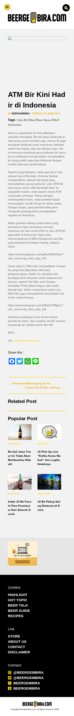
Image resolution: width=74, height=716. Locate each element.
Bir (55, 120)
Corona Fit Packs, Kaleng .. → (45, 387)
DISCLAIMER (19, 652)
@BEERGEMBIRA (28, 672)
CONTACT (16, 647)
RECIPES (15, 616)
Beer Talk (43, 444)
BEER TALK (18, 605)
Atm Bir (23, 120)
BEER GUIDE (19, 611)
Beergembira (21, 113)
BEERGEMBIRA (26, 683)
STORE (14, 636)
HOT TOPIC (17, 600)
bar (32, 120)
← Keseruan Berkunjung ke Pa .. (30, 383)
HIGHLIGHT (17, 595)
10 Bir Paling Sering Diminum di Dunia (48, 505)
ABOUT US (17, 642)
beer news (44, 120)
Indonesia (14, 124)
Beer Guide (14, 444)
